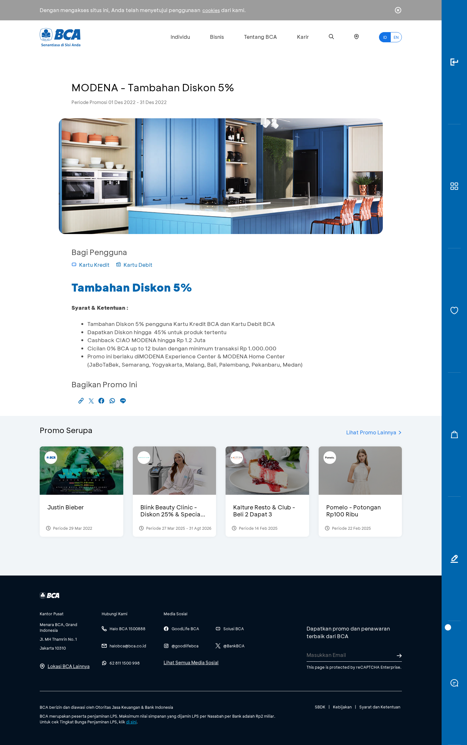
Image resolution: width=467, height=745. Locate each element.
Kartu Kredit (94, 264)
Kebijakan (342, 706)
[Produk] (454, 186)
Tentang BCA (260, 36)
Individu (180, 36)
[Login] (454, 62)
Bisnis (217, 36)
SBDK (320, 706)
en (396, 37)
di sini (131, 721)
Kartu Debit (138, 264)
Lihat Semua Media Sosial (191, 662)
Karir (303, 36)
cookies (211, 10)
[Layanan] (454, 310)
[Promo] (454, 435)
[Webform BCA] (454, 559)
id (385, 37)
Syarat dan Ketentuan (379, 706)
